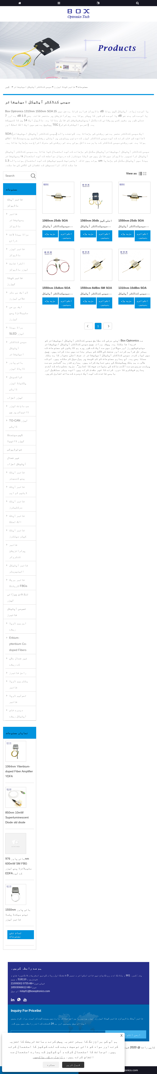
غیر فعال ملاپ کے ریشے (18, 661)
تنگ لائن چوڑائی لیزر (17, 597)
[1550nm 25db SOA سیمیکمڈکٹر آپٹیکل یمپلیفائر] (134, 198)
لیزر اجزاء (15, 397)
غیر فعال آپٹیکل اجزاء (16, 461)
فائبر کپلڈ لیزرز (64, 86)
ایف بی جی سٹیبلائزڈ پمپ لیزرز (18, 313)
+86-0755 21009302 (22, 983)
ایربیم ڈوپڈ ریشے (17, 626)
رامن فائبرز (17, 672)
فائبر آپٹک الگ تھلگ (17, 518)
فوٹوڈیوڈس (14, 449)
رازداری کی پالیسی (49, 1057)
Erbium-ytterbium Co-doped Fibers (18, 644)
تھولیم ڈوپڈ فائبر (17, 698)
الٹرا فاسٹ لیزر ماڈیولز (18, 266)
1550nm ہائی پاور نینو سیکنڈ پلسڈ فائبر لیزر (18, 914)
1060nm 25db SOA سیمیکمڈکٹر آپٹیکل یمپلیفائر (55, 226)
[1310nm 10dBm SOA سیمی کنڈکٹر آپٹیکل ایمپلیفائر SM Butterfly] (134, 265)
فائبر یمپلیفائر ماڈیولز (16, 220)
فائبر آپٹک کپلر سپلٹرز (17, 533)
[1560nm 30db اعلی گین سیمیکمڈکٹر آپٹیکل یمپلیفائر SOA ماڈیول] (96, 198)
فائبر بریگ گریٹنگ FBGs (18, 582)
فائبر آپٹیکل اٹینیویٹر (18, 568)
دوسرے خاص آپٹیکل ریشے (17, 713)
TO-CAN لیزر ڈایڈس (18, 423)
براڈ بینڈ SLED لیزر (16, 330)
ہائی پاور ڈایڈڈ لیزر (17, 365)
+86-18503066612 (21, 987)
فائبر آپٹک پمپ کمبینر (17, 475)
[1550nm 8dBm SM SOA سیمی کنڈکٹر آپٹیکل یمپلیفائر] (96, 265)
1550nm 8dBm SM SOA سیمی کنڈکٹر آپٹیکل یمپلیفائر (96, 293)
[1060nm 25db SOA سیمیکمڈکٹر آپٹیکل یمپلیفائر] (58, 198)
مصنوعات (83, 86)
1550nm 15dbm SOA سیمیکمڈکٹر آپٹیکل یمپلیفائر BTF (56, 293)
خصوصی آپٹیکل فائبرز (16, 611)
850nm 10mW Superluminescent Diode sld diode (17, 817)
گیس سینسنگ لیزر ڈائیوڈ (15, 438)
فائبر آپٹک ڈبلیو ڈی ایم (18, 489)
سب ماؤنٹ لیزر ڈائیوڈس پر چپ (19, 409)
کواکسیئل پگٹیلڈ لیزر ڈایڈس (17, 383)
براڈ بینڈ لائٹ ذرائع (19, 237)
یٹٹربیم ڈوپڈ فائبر (18, 684)
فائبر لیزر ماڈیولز (17, 252)
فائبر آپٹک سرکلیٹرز (17, 504)
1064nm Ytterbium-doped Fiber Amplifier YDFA (19, 771)
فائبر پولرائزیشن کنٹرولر (17, 551)
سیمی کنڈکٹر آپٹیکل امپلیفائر (32, 86)
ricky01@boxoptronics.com (35, 991)
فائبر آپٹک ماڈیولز (15, 202)
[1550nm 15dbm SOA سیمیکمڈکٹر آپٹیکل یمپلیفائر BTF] (58, 265)
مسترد (51, 1064)
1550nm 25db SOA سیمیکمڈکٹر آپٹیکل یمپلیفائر (131, 226)
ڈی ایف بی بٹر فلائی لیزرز (18, 295)
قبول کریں (73, 1064)
